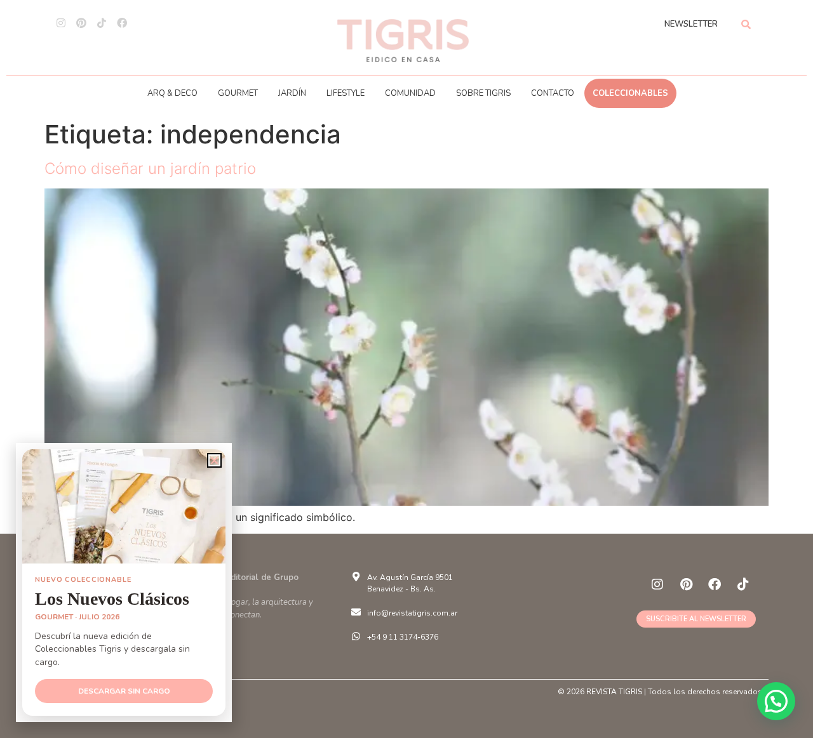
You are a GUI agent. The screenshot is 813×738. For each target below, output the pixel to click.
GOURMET (238, 93)
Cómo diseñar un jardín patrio (150, 168)
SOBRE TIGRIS (483, 93)
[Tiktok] (101, 23)
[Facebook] (122, 23)
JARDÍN (292, 93)
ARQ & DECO (172, 93)
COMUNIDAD (410, 93)
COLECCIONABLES (630, 93)
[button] (776, 701)
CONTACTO (552, 93)
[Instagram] (61, 23)
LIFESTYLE (345, 93)
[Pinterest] (81, 23)
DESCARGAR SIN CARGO (124, 691)
